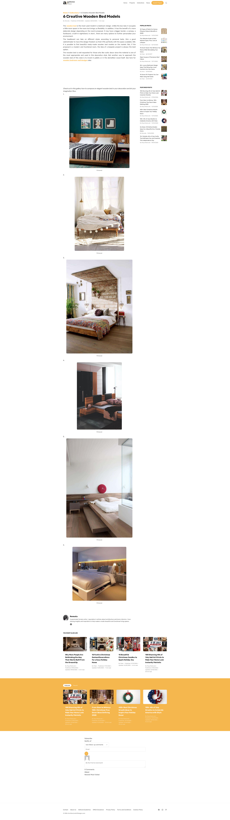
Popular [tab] (75, 685)
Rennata (67, 21)
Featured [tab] (67, 685)
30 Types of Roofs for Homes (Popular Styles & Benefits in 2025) (148, 31)
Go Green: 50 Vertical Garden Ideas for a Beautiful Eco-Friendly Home (150, 129)
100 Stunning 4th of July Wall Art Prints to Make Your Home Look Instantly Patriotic (150, 93)
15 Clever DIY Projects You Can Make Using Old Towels (149, 75)
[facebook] (71, 625)
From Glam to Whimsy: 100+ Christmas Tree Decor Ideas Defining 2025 (148, 102)
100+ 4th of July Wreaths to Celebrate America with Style (148, 120)
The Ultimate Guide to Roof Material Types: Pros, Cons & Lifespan (148, 40)
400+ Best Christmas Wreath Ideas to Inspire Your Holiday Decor (148, 111)
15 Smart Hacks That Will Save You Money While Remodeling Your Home (150, 50)
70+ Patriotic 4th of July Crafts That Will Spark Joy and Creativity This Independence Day (150, 138)
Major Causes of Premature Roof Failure (149, 58)
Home (65, 13)
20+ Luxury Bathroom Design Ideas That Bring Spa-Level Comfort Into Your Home (149, 67)
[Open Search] (166, 3)
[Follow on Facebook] (158, 809)
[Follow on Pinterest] (166, 809)
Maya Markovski (71, 666)
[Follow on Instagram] (162, 809)
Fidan (95, 666)
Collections (74, 13)
